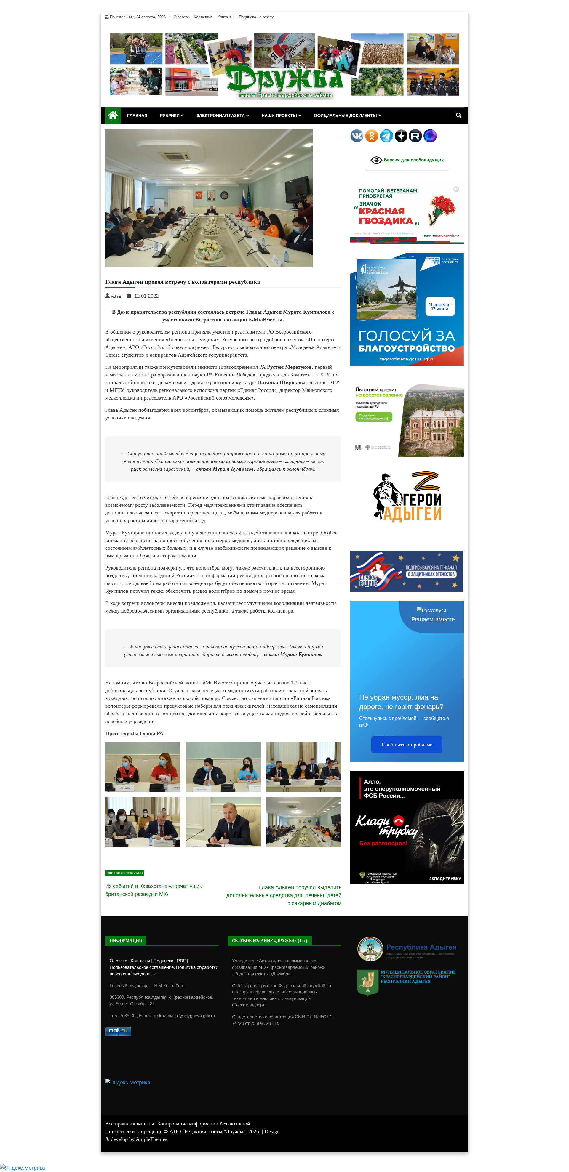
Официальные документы (345, 115)
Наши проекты (279, 115)
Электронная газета (220, 115)
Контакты (226, 17)
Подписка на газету (256, 17)
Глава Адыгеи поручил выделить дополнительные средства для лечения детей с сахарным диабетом (283, 895)
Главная (137, 115)
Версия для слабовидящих (413, 159)
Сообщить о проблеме (407, 745)
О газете (181, 17)
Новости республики (125, 873)
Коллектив (203, 17)
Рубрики (170, 115)
